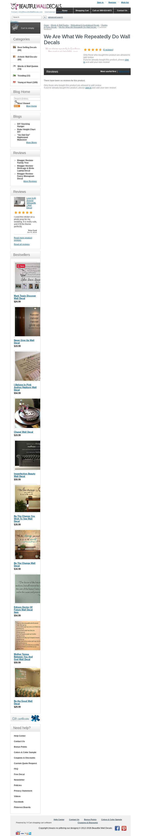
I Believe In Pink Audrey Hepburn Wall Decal (25, 387)
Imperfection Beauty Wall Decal (24, 475)
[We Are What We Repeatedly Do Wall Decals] (63, 51)
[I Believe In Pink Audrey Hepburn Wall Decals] (34, 380)
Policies (18, 785)
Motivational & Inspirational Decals (85, 25)
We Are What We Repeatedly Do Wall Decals (78, 27)
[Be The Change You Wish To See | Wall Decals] (35, 511)
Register (112, 2)
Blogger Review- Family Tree (25, 161)
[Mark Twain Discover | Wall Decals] (31, 291)
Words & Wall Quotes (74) (28, 67)
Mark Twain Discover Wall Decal (25, 297)
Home (46, 25)
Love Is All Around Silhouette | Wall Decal (31, 203)
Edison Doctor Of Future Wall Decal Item (23, 610)
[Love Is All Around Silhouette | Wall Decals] (19, 206)
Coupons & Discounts (24, 758)
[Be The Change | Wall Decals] (34, 558)
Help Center (20, 736)
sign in (88, 88)
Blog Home (31, 106)
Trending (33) (24, 76)
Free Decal (19, 774)
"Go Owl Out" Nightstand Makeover (23, 137)
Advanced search (55, 17)
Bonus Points (20, 747)
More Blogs (31, 142)
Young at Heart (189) (27, 82)
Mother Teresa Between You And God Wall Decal (23, 657)
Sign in (100, 2)
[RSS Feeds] (17, 106)
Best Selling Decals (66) (27, 48)
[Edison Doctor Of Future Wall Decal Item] (35, 602)
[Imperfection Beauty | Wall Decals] (34, 469)
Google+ (14, 22)
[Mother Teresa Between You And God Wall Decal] (30, 649)
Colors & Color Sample (25, 752)
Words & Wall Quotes (60, 25)
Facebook (19, 802)
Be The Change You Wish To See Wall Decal (24, 519)
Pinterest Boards (22, 807)
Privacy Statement (23, 791)
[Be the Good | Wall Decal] (30, 696)
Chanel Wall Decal (23, 432)
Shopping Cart (82, 10)
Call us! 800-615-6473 (102, 10)
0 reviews (108, 50)
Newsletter (19, 780)
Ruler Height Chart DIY (26, 130)
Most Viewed (24, 103)
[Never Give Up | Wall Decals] (34, 335)
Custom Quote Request (25, 763)
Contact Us (19, 741)
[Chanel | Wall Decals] (28, 427)
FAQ (16, 769)
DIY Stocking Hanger (23, 125)
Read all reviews (22, 244)
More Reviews (30, 181)
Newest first (124, 71)
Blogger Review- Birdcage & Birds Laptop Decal (25, 168)
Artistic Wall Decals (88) (27, 58)
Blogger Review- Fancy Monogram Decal (25, 176)
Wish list (125, 2)
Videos (17, 796)
